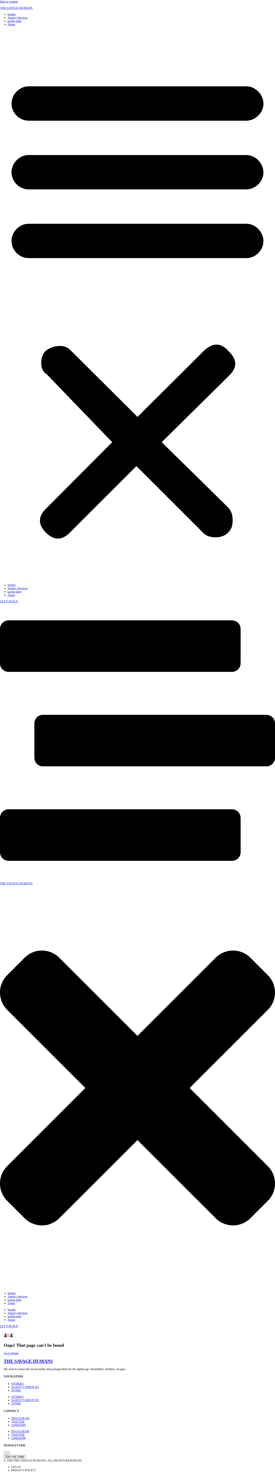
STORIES (17, 1383)
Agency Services (17, 17)
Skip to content (9, 1)
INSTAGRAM (20, 1418)
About (11, 24)
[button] (137, 304)
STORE (16, 1390)
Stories (11, 14)
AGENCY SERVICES (25, 1387)
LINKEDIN (18, 1425)
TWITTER (18, 1421)
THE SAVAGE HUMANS (16, 8)
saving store (14, 21)
